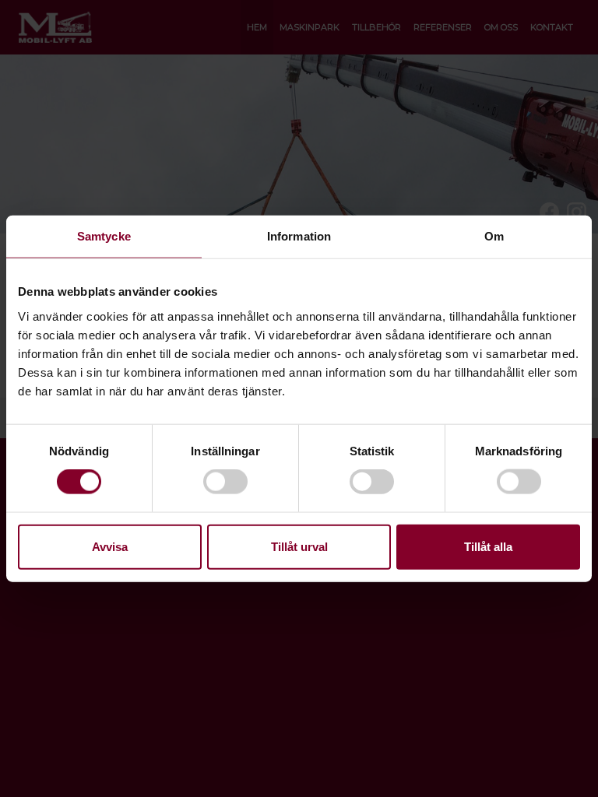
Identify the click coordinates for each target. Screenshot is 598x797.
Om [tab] (494, 236)
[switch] (225, 481)
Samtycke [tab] (104, 236)
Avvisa (110, 546)
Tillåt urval (299, 546)
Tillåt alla (488, 546)
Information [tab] (299, 236)
